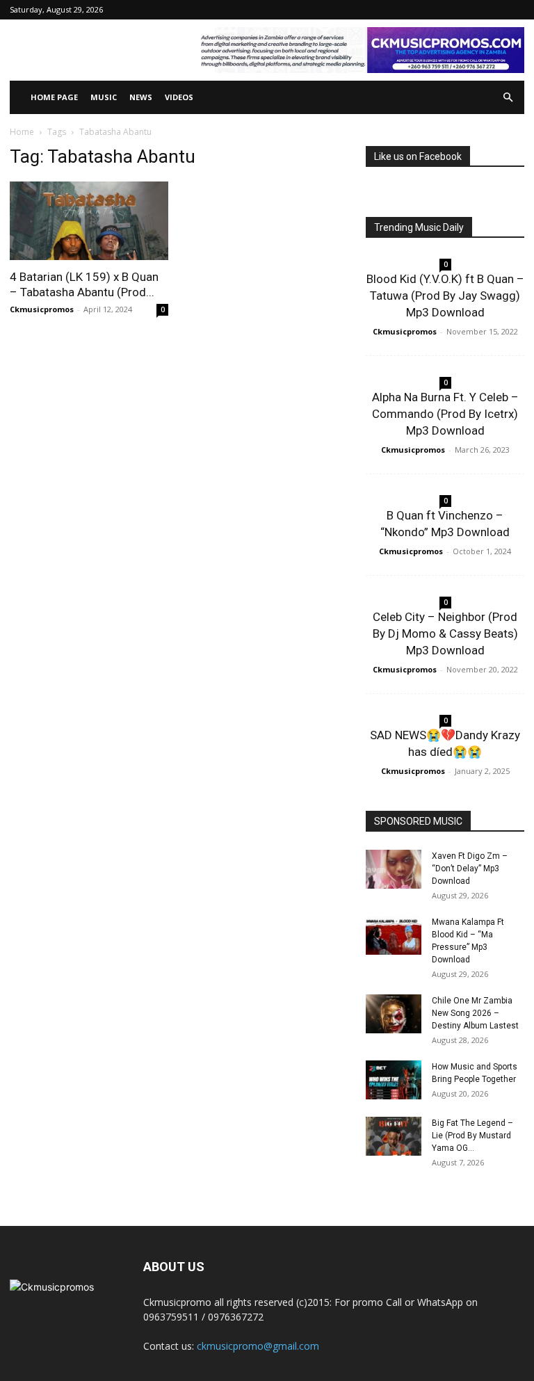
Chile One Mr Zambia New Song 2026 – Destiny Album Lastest (475, 1013)
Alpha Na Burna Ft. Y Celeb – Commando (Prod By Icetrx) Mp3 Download (445, 413)
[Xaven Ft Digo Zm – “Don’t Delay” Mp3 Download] (393, 869)
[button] (507, 97)
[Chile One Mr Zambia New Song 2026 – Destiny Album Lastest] (393, 1013)
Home (22, 132)
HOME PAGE (54, 97)
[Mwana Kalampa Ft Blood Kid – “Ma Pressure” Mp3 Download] (393, 935)
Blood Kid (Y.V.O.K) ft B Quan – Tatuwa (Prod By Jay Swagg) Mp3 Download (445, 295)
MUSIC (103, 97)
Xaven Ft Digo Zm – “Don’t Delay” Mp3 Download (470, 868)
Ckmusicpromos (42, 309)
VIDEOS (179, 97)
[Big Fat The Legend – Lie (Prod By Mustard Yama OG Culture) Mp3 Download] (393, 1136)
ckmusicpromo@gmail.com (258, 1345)
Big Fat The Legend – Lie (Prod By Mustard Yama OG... (472, 1135)
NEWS (140, 97)
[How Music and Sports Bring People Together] (393, 1079)
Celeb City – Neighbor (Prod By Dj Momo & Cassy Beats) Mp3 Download (445, 633)
